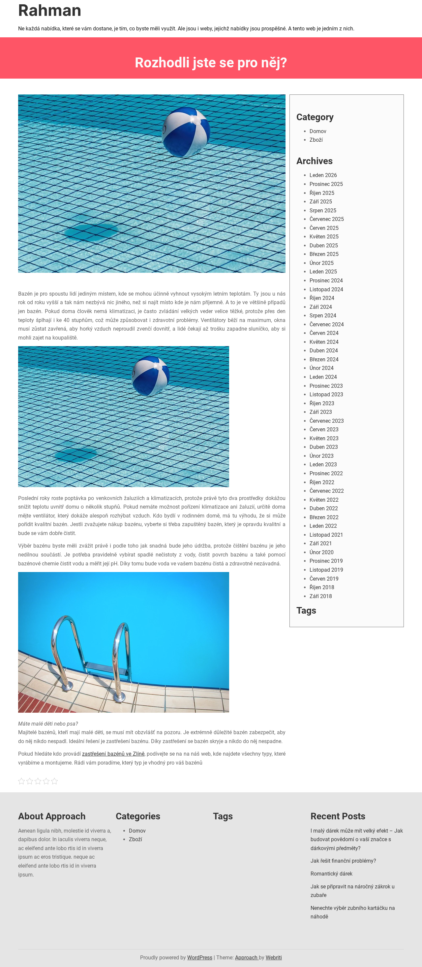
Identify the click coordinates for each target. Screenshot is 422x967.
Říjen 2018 (322, 587)
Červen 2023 (324, 429)
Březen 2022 (324, 517)
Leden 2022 (323, 526)
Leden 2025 (323, 272)
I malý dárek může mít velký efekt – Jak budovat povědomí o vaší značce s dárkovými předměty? (357, 839)
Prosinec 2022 (326, 473)
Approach (247, 957)
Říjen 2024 (322, 298)
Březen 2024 (324, 359)
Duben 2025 (324, 245)
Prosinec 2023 (326, 386)
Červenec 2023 (327, 421)
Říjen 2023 (322, 403)
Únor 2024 (322, 368)
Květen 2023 (324, 438)
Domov (318, 131)
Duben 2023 (324, 447)
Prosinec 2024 (326, 280)
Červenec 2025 (327, 219)
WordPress (199, 957)
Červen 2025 (324, 228)
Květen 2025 (324, 236)
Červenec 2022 (327, 491)
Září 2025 (321, 201)
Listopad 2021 (326, 535)
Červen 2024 (324, 333)
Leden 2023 (323, 464)
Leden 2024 (323, 377)
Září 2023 (321, 412)
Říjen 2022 (322, 482)
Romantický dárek (331, 874)
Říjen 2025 (322, 193)
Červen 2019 (324, 579)
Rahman (49, 10)
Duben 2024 (324, 350)
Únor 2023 (322, 456)
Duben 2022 (324, 508)
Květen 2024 (324, 342)
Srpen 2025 (323, 210)
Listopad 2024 (326, 289)
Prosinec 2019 (326, 561)
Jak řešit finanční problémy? (343, 861)
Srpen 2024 (323, 315)
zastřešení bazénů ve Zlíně (113, 754)
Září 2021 (321, 543)
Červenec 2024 (327, 324)
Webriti (274, 957)
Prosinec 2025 (326, 184)
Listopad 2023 (326, 394)
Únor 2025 (322, 263)
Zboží (316, 140)
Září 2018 (321, 596)
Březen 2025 (324, 254)
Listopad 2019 (326, 570)
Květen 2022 (324, 500)
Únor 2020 (322, 552)
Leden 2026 (323, 175)
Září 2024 (321, 307)
